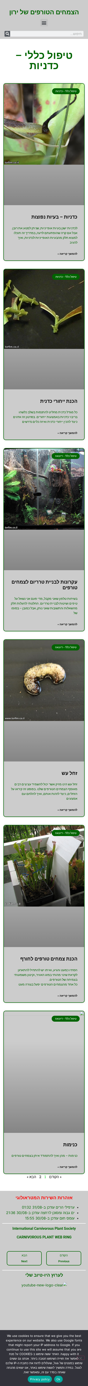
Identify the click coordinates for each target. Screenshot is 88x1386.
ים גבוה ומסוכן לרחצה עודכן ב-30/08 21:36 (40, 1212)
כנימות (70, 1144)
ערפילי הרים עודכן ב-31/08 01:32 (48, 1207)
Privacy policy (40, 1379)
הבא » (31, 1176)
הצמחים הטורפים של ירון (44, 12)
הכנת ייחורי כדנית (58, 401)
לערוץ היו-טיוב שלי (44, 1275)
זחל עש (69, 773)
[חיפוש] (7, 34)
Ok (58, 1379)
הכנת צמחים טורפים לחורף (48, 959)
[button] (44, 22)
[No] (81, 1358)
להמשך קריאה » (67, 253)
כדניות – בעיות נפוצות (54, 217)
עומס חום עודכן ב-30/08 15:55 (49, 1218)
